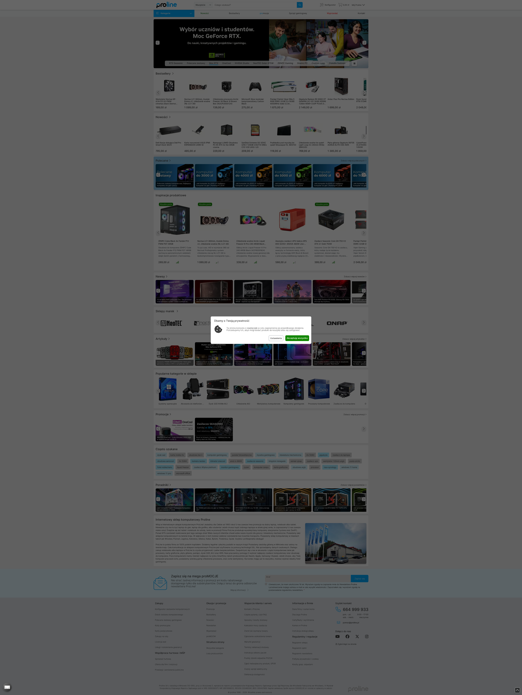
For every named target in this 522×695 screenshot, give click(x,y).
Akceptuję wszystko (297, 338)
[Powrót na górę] (517, 690)
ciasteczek (252, 328)
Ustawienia (276, 338)
